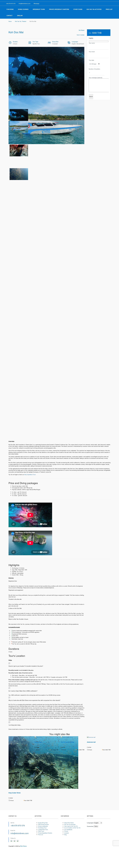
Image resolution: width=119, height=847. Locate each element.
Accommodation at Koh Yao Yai (72, 828)
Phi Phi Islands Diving (67, 742)
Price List (109, 9)
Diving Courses (23, 9)
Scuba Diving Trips (43, 823)
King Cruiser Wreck (14, 793)
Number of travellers (94, 69)
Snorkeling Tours (42, 828)
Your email (92, 51)
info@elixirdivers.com (20, 833)
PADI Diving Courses (43, 824)
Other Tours (77, 9)
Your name (92, 43)
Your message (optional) (95, 77)
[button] (14, 114)
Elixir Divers (23, 846)
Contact (9, 15)
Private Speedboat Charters (59, 9)
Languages (90, 823)
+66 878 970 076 (18, 825)
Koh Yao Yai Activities (94, 9)
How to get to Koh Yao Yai (71, 826)
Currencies (90, 826)
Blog (65, 834)
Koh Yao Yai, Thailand (20, 21)
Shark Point (38, 742)
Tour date (91, 60)
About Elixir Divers (69, 823)
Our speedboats (68, 829)
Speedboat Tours (39, 9)
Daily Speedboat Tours (30, 474)
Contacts (66, 833)
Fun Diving (10, 9)
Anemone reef (91, 742)
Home (10, 21)
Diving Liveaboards (43, 826)
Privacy (66, 831)
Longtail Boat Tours (43, 829)
